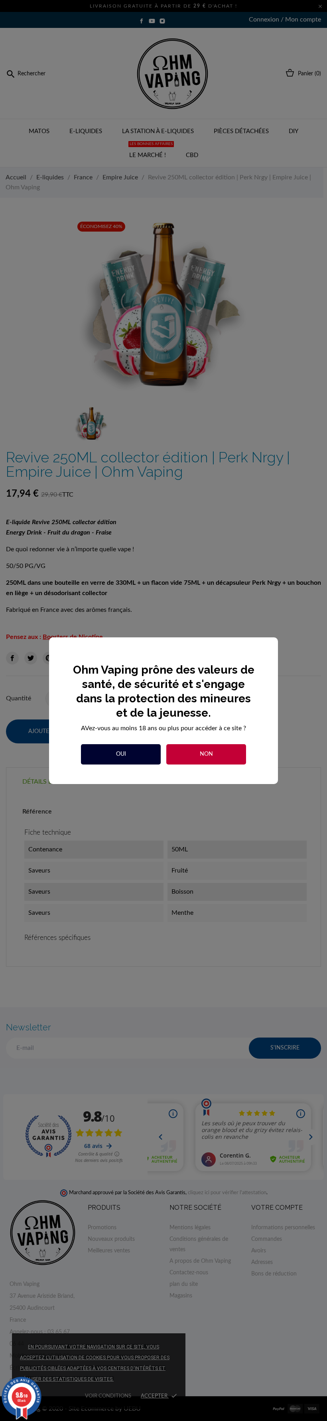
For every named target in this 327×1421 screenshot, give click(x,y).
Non (206, 754)
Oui (121, 754)
